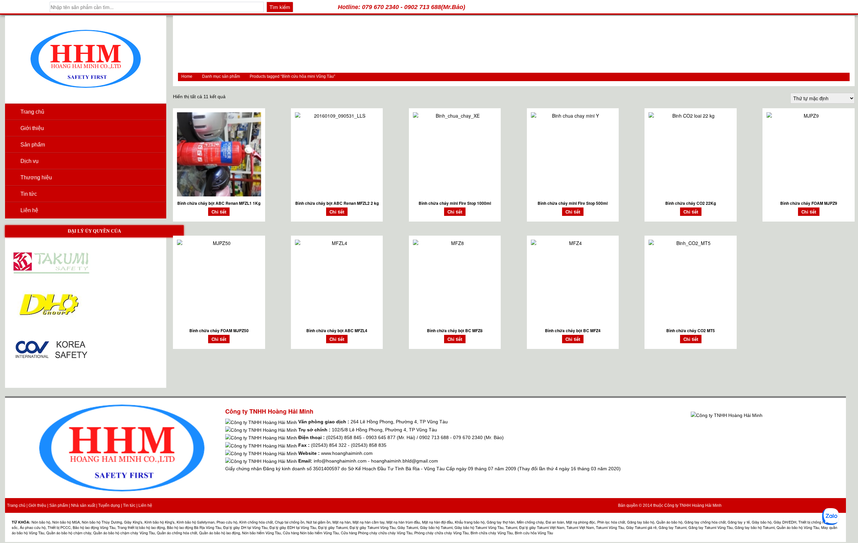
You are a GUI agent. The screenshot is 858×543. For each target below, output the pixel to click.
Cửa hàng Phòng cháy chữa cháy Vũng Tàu (376, 532)
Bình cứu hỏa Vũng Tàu (534, 532)
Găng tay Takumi (672, 527)
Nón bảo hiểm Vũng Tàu (261, 532)
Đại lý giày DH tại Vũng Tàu (245, 527)
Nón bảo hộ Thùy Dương (102, 522)
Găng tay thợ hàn (501, 522)
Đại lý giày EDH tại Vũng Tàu (292, 527)
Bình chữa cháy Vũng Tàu (492, 532)
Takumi (511, 527)
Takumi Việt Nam (580, 527)
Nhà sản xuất (83, 505)
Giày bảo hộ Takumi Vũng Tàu (478, 527)
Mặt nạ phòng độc (580, 522)
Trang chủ (32, 112)
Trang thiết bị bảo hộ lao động (141, 527)
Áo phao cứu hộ (33, 527)
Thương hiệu (36, 177)
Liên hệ (29, 210)
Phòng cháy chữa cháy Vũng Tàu (441, 532)
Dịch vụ (29, 161)
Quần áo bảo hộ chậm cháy (68, 532)
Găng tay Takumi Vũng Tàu (710, 527)
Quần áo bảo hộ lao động (219, 532)
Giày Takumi (407, 527)
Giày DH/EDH (785, 522)
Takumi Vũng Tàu (610, 527)
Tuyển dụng (109, 505)
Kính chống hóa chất (256, 522)
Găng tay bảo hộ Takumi (755, 527)
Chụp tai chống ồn (289, 522)
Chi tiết (218, 211)
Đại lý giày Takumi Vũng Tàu (372, 527)
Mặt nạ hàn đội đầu (437, 522)
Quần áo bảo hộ (669, 522)
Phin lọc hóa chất (611, 522)
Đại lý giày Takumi (333, 527)
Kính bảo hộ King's (159, 522)
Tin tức (28, 194)
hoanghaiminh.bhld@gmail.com (404, 461)
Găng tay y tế (739, 522)
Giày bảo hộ (762, 522)
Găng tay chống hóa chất (705, 522)
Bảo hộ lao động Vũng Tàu (94, 527)
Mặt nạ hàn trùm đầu (403, 522)
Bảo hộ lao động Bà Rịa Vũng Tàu (194, 527)
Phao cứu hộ (227, 522)
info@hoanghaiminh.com (340, 461)
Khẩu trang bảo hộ (470, 522)
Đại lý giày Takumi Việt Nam (541, 527)
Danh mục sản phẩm (221, 76)
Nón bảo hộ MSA (66, 522)
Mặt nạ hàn (341, 522)
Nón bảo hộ (41, 522)
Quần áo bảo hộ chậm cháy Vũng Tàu (124, 532)
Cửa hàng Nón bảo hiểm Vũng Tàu (311, 532)
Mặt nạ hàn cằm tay (368, 522)
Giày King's (133, 522)
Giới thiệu (32, 128)
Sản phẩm (58, 505)
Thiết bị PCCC (59, 527)
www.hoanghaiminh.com (347, 453)
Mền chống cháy (530, 522)
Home (186, 76)
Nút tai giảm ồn (318, 522)
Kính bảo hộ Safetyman (195, 522)
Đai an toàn (555, 522)
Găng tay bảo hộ (640, 522)
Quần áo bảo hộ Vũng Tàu (798, 527)
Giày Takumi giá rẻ (641, 527)
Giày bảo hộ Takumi (436, 527)
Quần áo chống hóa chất (177, 532)
